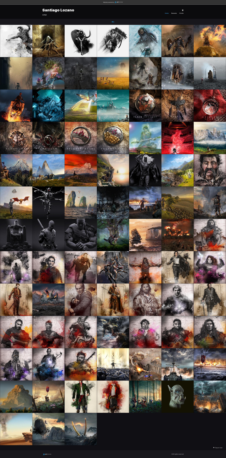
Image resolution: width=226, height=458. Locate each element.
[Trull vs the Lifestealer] (145, 58)
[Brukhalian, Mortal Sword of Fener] (177, 26)
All (113, 22)
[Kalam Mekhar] (177, 317)
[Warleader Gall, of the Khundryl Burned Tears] (210, 155)
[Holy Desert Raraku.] (16, 414)
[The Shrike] (48, 188)
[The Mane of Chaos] (145, 155)
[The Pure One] (16, 91)
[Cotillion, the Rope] (81, 26)
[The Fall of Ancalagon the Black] (48, 285)
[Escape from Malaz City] (113, 252)
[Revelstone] (210, 123)
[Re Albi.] (113, 155)
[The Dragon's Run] (81, 188)
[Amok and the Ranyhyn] (48, 155)
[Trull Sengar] (48, 220)
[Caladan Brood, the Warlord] (210, 220)
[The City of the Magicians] (113, 91)
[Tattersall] (210, 252)
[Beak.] (177, 285)
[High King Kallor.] (16, 220)
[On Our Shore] (210, 349)
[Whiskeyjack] (16, 317)
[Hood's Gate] (210, 58)
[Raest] (177, 382)
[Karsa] (81, 220)
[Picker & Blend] (81, 252)
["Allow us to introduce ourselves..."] (145, 349)
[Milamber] (210, 382)
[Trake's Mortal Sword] (145, 252)
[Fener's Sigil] (16, 123)
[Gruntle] (113, 26)
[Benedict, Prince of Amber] (113, 285)
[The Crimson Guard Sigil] (210, 91)
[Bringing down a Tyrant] (145, 26)
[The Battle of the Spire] (113, 317)
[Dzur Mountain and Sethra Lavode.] (81, 155)
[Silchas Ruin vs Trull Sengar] (48, 26)
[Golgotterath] (81, 414)
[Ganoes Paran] (48, 252)
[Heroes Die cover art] (16, 26)
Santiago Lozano (58, 10)
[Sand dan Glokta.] (81, 285)
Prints (181, 13)
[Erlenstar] (16, 155)
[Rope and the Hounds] (81, 58)
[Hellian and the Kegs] (145, 188)
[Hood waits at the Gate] (16, 252)
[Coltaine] (210, 317)
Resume (174, 13)
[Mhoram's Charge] (177, 58)
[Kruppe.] (145, 317)
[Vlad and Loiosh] (16, 188)
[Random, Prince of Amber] (16, 285)
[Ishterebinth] (16, 382)
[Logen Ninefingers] (145, 285)
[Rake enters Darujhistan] (48, 91)
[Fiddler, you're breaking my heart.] (81, 349)
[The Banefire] (177, 123)
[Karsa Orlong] (81, 317)
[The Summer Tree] (113, 220)
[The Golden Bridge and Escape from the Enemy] (81, 91)
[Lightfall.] (113, 349)
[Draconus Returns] (113, 188)
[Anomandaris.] (16, 349)
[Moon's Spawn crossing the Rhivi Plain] (113, 58)
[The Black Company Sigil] (145, 91)
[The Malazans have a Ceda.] (177, 349)
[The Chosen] (145, 123)
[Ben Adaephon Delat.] (48, 349)
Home (167, 13)
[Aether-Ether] (48, 58)
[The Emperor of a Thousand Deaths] (16, 58)
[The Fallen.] (48, 382)
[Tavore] (48, 317)
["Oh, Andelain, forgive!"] (177, 155)
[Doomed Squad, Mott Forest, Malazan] (145, 382)
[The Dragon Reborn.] (113, 382)
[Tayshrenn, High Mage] (210, 26)
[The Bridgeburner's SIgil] (81, 123)
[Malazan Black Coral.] (48, 414)
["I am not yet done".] (177, 188)
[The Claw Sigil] (48, 123)
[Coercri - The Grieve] (145, 220)
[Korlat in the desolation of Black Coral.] (210, 188)
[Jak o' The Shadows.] (81, 382)
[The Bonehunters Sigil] (113, 123)
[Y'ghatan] (177, 220)
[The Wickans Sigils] (177, 91)
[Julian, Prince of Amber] (177, 252)
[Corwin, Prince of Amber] (210, 285)
